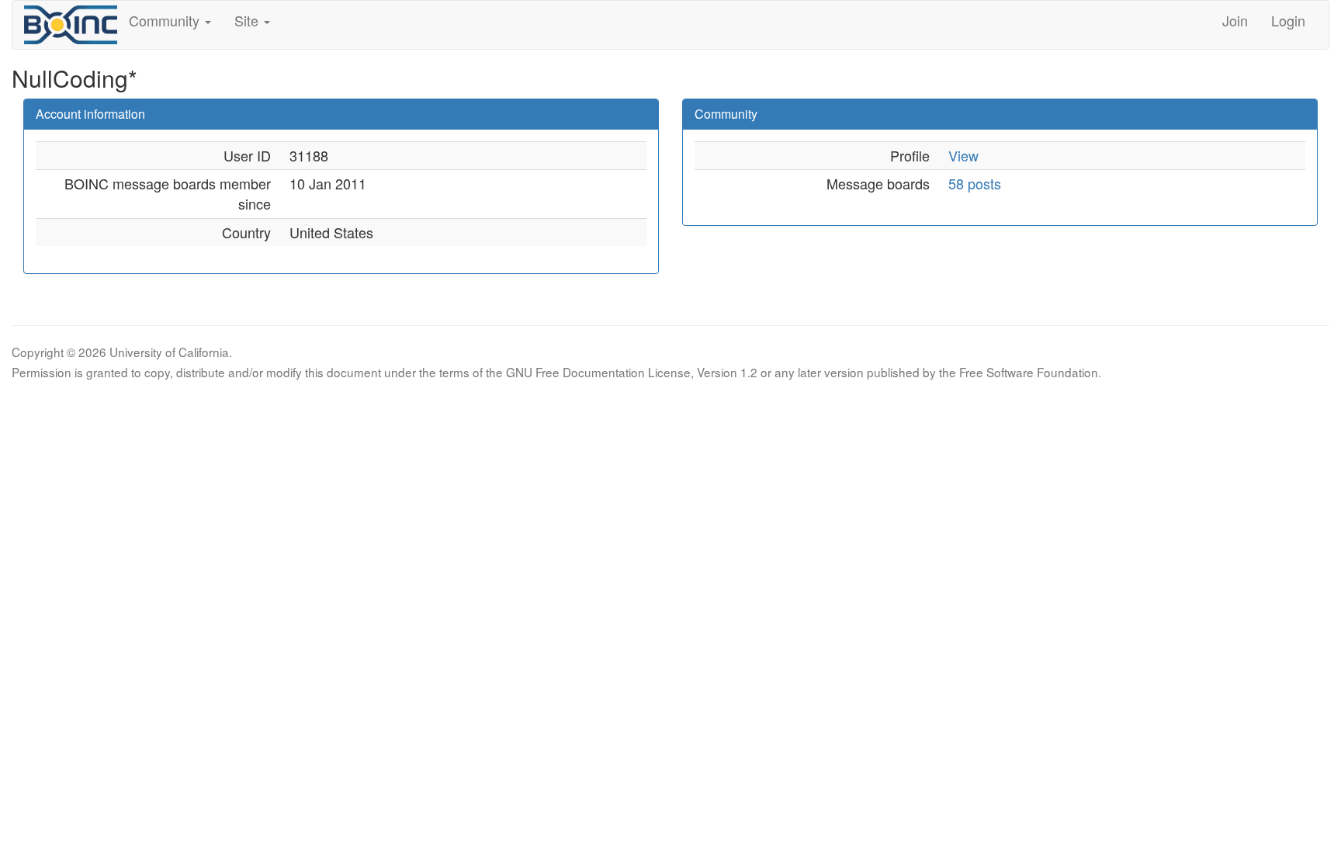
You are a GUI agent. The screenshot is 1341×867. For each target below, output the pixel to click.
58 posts (974, 183)
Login (1288, 20)
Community (166, 20)
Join (1235, 20)
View (963, 155)
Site (248, 20)
